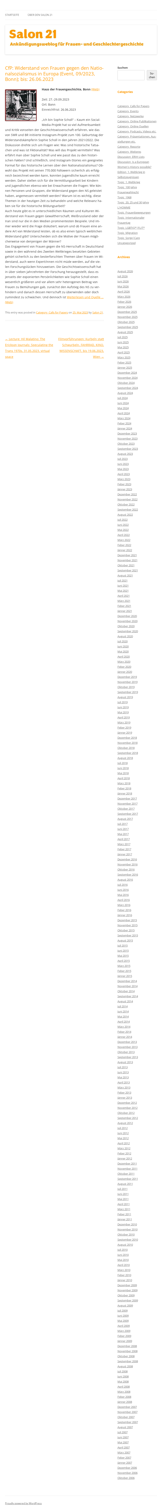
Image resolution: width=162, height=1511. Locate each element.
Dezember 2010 (127, 1224)
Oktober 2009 (126, 1295)
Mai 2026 (123, 286)
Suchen (122, 67)
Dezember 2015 (127, 920)
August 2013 (125, 1062)
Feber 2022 (124, 545)
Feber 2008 (124, 1397)
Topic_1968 (124, 197)
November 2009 (127, 1290)
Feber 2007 (124, 1457)
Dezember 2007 (127, 1407)
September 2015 (127, 935)
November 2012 (127, 1108)
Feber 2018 (124, 788)
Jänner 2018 (124, 793)
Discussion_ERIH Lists (130, 157)
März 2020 (123, 662)
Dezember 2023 (127, 433)
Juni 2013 (123, 1072)
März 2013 (123, 1087)
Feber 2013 (124, 1092)
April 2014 (123, 1021)
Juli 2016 (122, 885)
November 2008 (127, 1351)
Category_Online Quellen (133, 126)
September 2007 (127, 1422)
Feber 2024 (124, 423)
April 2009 (123, 1326)
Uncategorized (126, 243)
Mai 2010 (123, 1260)
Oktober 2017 (126, 809)
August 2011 (125, 1184)
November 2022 (127, 499)
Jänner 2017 (124, 854)
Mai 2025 (123, 347)
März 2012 (123, 1148)
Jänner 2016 (124, 915)
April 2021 (123, 596)
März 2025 (123, 357)
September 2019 (127, 692)
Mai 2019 (123, 712)
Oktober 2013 (126, 1052)
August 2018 (125, 758)
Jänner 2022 (124, 550)
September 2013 (127, 1057)
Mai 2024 (123, 408)
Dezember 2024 (127, 373)
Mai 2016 (123, 895)
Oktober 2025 (126, 322)
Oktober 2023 (126, 444)
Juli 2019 (122, 702)
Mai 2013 (123, 1077)
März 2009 (123, 1331)
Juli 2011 (122, 1189)
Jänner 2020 (124, 672)
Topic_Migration (127, 233)
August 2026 (125, 271)
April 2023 (123, 474)
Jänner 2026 (124, 307)
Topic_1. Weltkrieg (128, 182)
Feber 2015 (124, 971)
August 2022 (125, 514)
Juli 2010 (122, 1250)
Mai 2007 (123, 1442)
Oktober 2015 (126, 930)
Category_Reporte (128, 147)
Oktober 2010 (126, 1234)
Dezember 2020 (127, 616)
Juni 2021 (123, 585)
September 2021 (127, 570)
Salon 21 (97, 312)
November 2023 (127, 438)
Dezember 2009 (127, 1285)
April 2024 (123, 413)
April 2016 (123, 900)
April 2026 (123, 291)
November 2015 (127, 925)
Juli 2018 (122, 763)
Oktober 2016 (126, 869)
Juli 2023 (122, 459)
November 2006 (127, 1473)
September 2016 (127, 874)
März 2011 (123, 1209)
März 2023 (123, 479)
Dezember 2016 (127, 859)
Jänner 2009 (124, 1341)
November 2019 (127, 682)
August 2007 (125, 1427)
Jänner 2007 (124, 1463)
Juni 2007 (123, 1437)
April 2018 (123, 778)
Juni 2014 (123, 1011)
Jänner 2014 (124, 1037)
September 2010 (127, 1239)
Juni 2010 (123, 1255)
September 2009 (127, 1300)
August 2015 (125, 940)
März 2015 (123, 966)
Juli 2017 (122, 824)
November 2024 (127, 378)
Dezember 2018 (127, 738)
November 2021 (127, 560)
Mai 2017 (123, 834)
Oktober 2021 (126, 565)
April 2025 (123, 352)
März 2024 (123, 418)
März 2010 (123, 1270)
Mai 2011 (123, 1199)
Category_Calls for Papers (52, 312)
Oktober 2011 (126, 1174)
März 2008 (123, 1392)
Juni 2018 (123, 768)
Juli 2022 (122, 520)
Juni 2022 (123, 525)
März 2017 (123, 844)
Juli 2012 (122, 1128)
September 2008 (127, 1361)
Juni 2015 (123, 950)
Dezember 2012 (127, 1103)
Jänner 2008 (124, 1402)
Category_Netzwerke (130, 116)
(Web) (95, 89)
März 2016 (123, 905)
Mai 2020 (123, 651)
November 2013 (127, 1047)
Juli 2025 (122, 337)
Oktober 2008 (126, 1356)
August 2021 (125, 575)
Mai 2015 (123, 956)
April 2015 (123, 961)
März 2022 (123, 540)
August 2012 (125, 1123)
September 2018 (127, 753)
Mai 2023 (123, 469)
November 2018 (127, 743)
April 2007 (123, 1447)
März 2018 (123, 783)
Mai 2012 (123, 1138)
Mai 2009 (123, 1321)
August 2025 (125, 332)
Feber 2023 (124, 484)
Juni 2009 (123, 1316)
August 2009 (125, 1305)
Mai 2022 (123, 530)
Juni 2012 (123, 1133)
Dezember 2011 (127, 1163)
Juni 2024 (123, 403)
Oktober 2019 (126, 687)
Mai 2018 (123, 773)
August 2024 (125, 393)
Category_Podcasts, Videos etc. (136, 131)
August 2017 (125, 819)
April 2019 (123, 717)
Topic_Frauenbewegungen (134, 212)
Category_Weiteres (129, 152)
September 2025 (127, 327)
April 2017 (123, 839)
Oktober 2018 (126, 748)
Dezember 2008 (127, 1346)
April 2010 (123, 1265)
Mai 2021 (123, 591)
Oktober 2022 (126, 504)
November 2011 (127, 1168)
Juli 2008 (122, 1371)
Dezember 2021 (127, 555)
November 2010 (127, 1229)
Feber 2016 (124, 910)
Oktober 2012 (126, 1113)
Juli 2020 (122, 641)
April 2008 (123, 1386)
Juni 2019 (123, 707)
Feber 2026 (124, 302)
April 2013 (123, 1082)
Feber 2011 (124, 1214)
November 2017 (127, 803)
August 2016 (125, 880)
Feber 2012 (124, 1153)
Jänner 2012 (124, 1158)
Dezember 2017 (127, 798)
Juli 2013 (122, 1067)
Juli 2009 (122, 1310)
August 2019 (125, 697)
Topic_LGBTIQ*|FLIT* (131, 228)
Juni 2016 (123, 890)
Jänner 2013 (124, 1098)
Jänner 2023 (124, 489)
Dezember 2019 (127, 677)
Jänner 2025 (124, 367)
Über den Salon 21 (40, 15)
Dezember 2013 (127, 1042)
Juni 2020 (123, 646)
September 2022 (127, 509)
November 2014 (127, 986)
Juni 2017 (123, 829)
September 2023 (127, 449)
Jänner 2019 (124, 732)
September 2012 (127, 1118)
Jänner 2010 (124, 1280)
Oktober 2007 (126, 1417)
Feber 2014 (124, 1032)
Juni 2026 (123, 281)
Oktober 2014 (126, 991)
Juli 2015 (122, 945)
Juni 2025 (123, 342)
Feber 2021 (124, 606)
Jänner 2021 (124, 611)
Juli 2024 (122, 398)
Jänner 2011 (124, 1219)
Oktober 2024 (126, 383)
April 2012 (123, 1143)
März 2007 (123, 1452)
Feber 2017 (124, 849)
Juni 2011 (123, 1194)
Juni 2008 (123, 1376)
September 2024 (127, 388)
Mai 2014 (123, 1016)
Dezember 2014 (127, 981)
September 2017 (127, 814)
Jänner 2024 (124, 428)
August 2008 (125, 1366)
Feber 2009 (124, 1336)
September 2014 (127, 996)
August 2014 (125, 1001)
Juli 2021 (122, 580)
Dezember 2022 (127, 494)
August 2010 (125, 1245)
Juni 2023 (123, 464)
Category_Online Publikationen (137, 121)
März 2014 (123, 1027)
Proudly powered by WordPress (23, 1503)
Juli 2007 (122, 1432)
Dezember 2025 (127, 312)
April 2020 (123, 656)
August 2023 (125, 454)
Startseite (12, 15)
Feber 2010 (124, 1275)
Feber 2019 (124, 727)
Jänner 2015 (124, 976)
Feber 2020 (124, 667)
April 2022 (123, 535)
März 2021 (123, 601)
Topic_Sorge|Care (128, 238)
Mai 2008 (123, 1381)
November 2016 (127, 864)
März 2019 (123, 722)
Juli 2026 (122, 276)
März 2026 (123, 296)
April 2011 (123, 1204)
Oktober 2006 (126, 1478)
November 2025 (127, 317)
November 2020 (127, 621)
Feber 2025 (124, 362)
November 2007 (127, 1412)
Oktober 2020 (126, 626)
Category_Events (128, 111)
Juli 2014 (122, 1006)
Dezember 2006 (127, 1468)
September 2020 (127, 631)
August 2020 (125, 636)
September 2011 (127, 1179)
